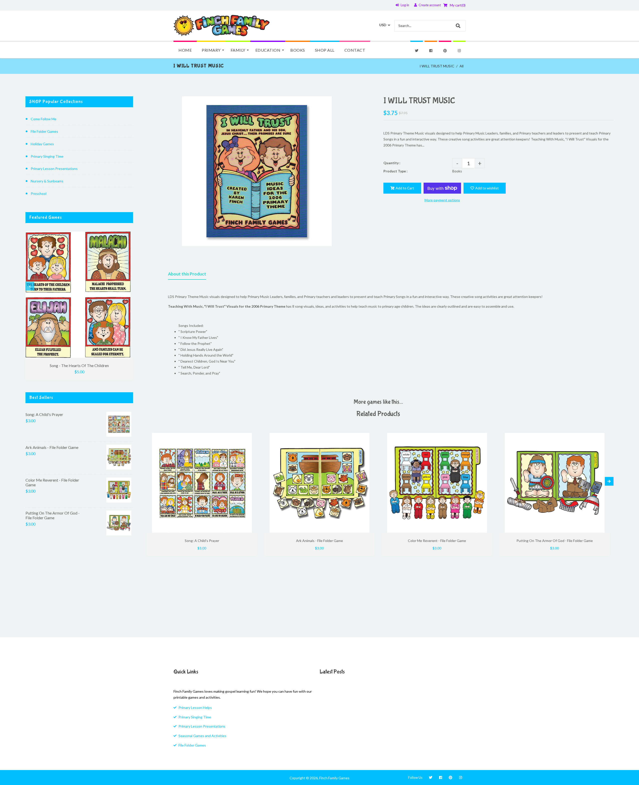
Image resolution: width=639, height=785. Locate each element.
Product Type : (395, 171)
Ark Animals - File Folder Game (51, 447)
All (462, 66)
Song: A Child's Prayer (44, 414)
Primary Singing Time (47, 156)
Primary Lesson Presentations (54, 168)
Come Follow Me (43, 119)
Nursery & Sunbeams (47, 181)
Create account (430, 5)
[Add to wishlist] (251, 437)
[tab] (187, 275)
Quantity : (391, 163)
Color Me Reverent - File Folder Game (52, 482)
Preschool (38, 193)
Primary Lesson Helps (195, 707)
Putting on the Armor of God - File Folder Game (52, 515)
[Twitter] (416, 50)
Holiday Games (42, 144)
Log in (405, 5)
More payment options (442, 200)
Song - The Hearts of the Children (79, 365)
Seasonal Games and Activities (202, 736)
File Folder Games (44, 131)
